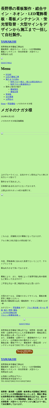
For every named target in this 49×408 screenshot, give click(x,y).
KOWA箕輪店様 (9, 313)
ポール (42, 308)
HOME (8, 74)
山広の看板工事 (12, 77)
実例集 (8, 94)
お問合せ (9, 99)
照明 (10, 310)
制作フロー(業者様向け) (20, 84)
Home (3, 104)
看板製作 (14, 89)
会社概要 (9, 97)
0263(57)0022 (6, 63)
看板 (15, 310)
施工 (6, 310)
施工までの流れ (12, 79)
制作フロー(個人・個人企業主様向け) (26, 82)
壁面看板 (11, 104)
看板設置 (14, 92)
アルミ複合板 (33, 308)
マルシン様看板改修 (10, 315)
